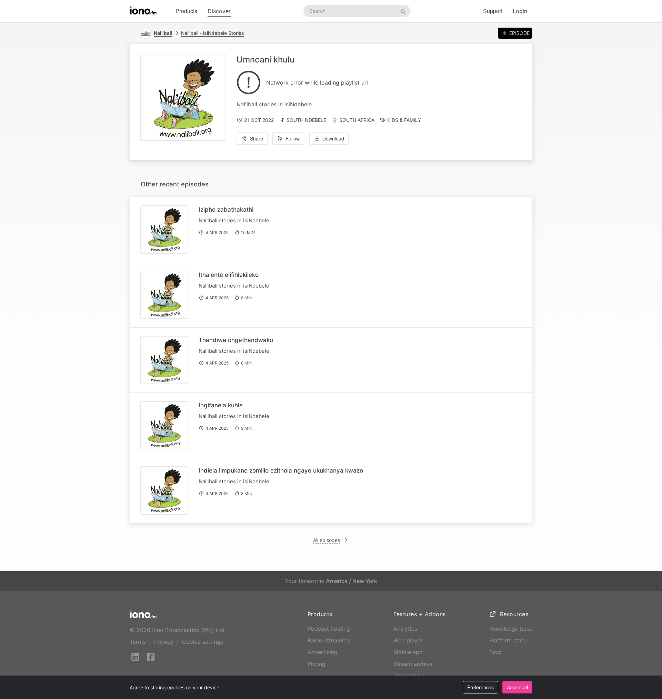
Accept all (517, 687)
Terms (138, 641)
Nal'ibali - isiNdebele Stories (212, 33)
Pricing (316, 663)
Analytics (405, 628)
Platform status (509, 640)
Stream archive (413, 663)
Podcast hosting (329, 628)
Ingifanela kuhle (221, 405)
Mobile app (408, 652)
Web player (408, 640)
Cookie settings (202, 641)
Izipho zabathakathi (226, 209)
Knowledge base (510, 628)
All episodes (326, 540)
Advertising (323, 652)
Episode (519, 33)
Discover (219, 11)
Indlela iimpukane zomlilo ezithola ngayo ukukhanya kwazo (281, 470)
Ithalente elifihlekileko (229, 274)
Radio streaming (329, 640)
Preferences (480, 687)
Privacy (163, 641)
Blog (495, 652)
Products (186, 11)
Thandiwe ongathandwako (236, 340)
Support (492, 11)
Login (520, 11)
